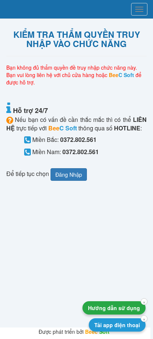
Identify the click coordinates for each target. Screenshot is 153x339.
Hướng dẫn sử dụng (114, 308)
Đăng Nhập (68, 174)
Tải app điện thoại (117, 325)
